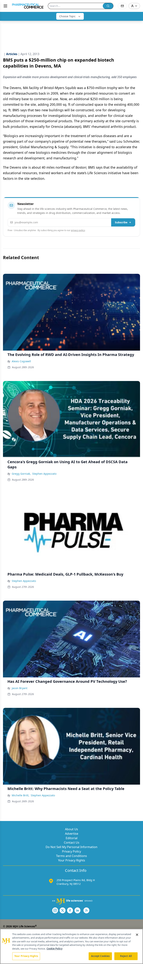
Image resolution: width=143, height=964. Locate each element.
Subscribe (121, 222)
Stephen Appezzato (44, 473)
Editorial (71, 838)
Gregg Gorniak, (21, 473)
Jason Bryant (19, 688)
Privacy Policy (71, 851)
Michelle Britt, (20, 795)
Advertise (71, 834)
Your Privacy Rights (71, 860)
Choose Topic (67, 16)
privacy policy (78, 230)
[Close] (137, 935)
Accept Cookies (100, 956)
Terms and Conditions (71, 856)
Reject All (126, 956)
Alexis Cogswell (21, 361)
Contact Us (71, 842)
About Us (71, 829)
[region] (71, 946)
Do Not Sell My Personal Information (71, 847)
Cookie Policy (54, 948)
